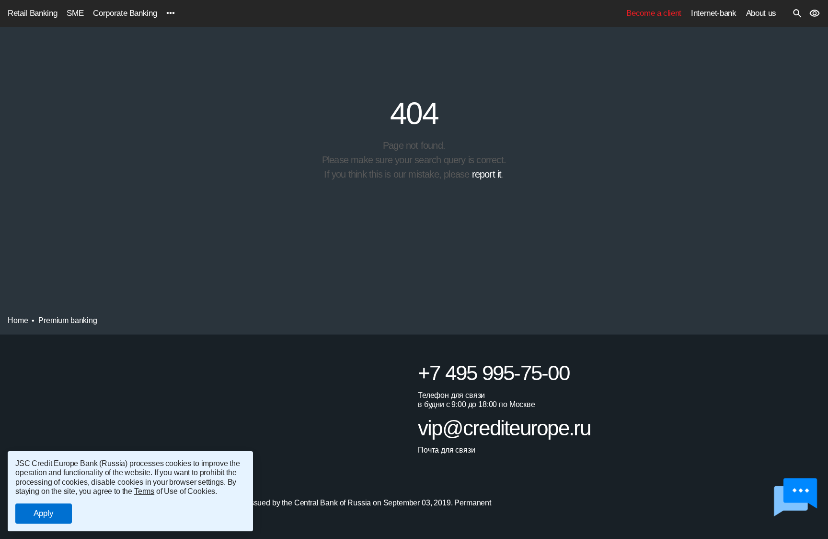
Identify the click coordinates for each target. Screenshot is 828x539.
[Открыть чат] (795, 497)
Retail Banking (32, 13)
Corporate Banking (125, 13)
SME (75, 13)
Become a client (653, 13)
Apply (44, 513)
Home (18, 320)
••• (170, 13)
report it (487, 174)
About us (761, 13)
